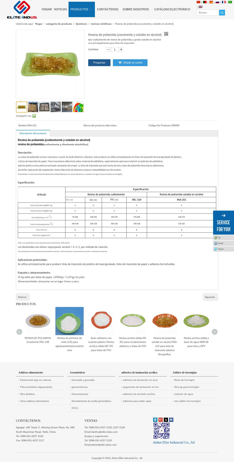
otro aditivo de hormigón (187, 401)
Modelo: (23, 125)
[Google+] (160, 420)
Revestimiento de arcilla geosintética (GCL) (91, 404)
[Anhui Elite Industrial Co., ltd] (22, 9)
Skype (221, 249)
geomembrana (80, 387)
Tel (219, 237)
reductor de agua (183, 394)
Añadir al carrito (132, 62)
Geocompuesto (80, 394)
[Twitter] (166, 420)
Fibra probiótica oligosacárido (36, 387)
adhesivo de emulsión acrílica (139, 394)
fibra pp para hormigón (186, 387)
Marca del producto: (94, 125)
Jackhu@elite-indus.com (104, 431)
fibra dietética (27, 394)
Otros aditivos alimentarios (34, 401)
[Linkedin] (155, 420)
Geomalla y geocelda (83, 380)
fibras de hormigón (184, 380)
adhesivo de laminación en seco (140, 380)
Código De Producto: (160, 125)
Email (220, 243)
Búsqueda (222, 12)
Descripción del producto (33, 133)
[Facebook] (171, 420)
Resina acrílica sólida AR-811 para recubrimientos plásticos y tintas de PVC (133, 342)
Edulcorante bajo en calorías (35, 380)
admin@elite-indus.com (104, 444)
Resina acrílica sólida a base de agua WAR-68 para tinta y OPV (196, 342)
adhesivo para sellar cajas (137, 401)
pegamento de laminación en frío (141, 387)
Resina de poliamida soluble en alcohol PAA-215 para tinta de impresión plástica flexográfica (164, 346)
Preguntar (99, 62)
